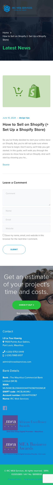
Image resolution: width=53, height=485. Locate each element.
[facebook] (5, 407)
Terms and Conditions (34, 479)
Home (6, 32)
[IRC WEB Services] (17, 8)
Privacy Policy (14, 479)
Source (6, 164)
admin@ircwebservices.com (17, 361)
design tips (24, 118)
